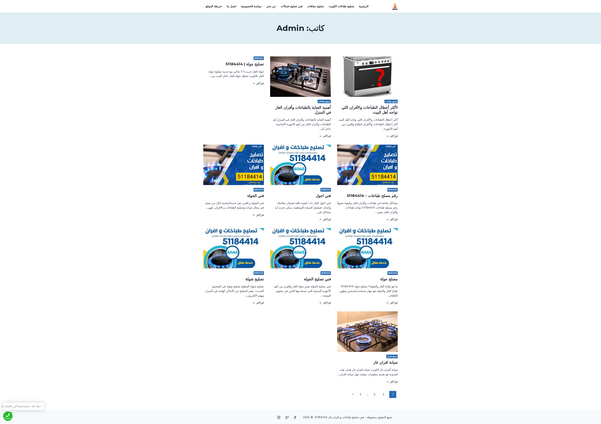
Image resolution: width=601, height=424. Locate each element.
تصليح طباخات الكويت (341, 6)
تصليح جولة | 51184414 (245, 64)
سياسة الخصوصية (251, 6)
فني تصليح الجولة (317, 279)
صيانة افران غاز (385, 362)
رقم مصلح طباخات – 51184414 (372, 195)
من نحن (271, 6)
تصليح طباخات (391, 101)
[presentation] (367, 76)
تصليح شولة (254, 279)
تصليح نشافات (315, 6)
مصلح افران (392, 356)
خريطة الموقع (214, 6)
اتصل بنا (231, 6)
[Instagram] (279, 417)
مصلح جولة (389, 279)
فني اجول (323, 195)
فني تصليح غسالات (292, 6)
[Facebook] (295, 417)
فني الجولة (255, 195)
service (258, 58)
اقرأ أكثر (392, 136)
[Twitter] (287, 417)
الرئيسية (363, 6)
